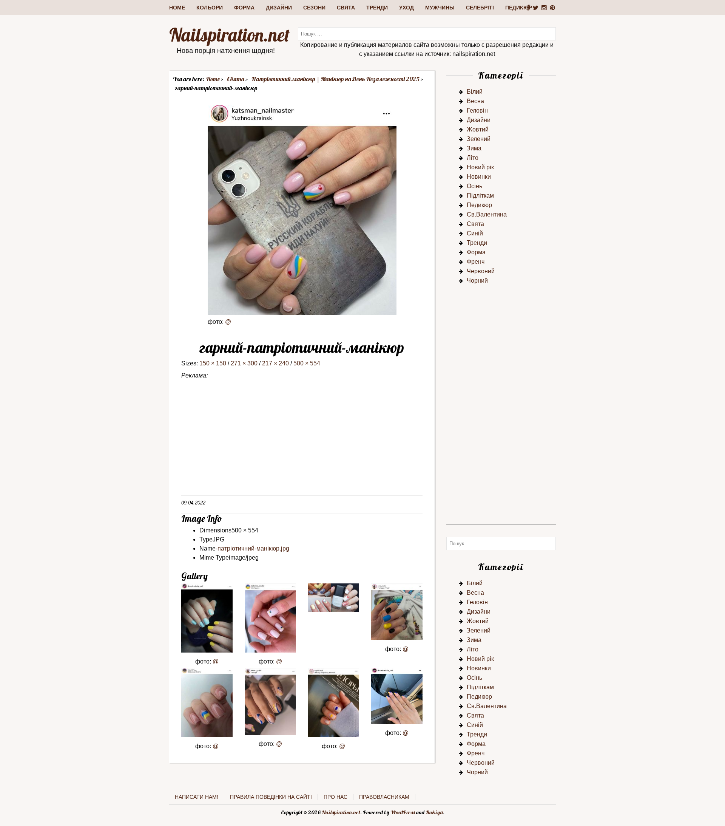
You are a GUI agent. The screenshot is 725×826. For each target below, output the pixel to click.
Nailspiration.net (229, 34)
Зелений (479, 139)
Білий (475, 91)
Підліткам (480, 195)
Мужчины (440, 8)
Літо (472, 158)
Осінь (474, 186)
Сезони (314, 8)
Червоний (481, 271)
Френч (475, 261)
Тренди (377, 8)
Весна (475, 101)
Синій (475, 233)
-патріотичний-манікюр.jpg (252, 548)
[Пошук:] (427, 33)
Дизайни (279, 8)
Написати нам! (196, 797)
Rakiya (434, 812)
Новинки (479, 176)
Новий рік (480, 167)
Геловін (477, 110)
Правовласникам (384, 797)
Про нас (335, 797)
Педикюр (518, 8)
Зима (474, 148)
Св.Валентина (487, 214)
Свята (346, 8)
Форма (244, 8)
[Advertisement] (302, 442)
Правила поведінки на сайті (271, 797)
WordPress (402, 812)
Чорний (477, 280)
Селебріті (480, 8)
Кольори (209, 8)
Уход (406, 8)
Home (177, 8)
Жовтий (478, 129)
